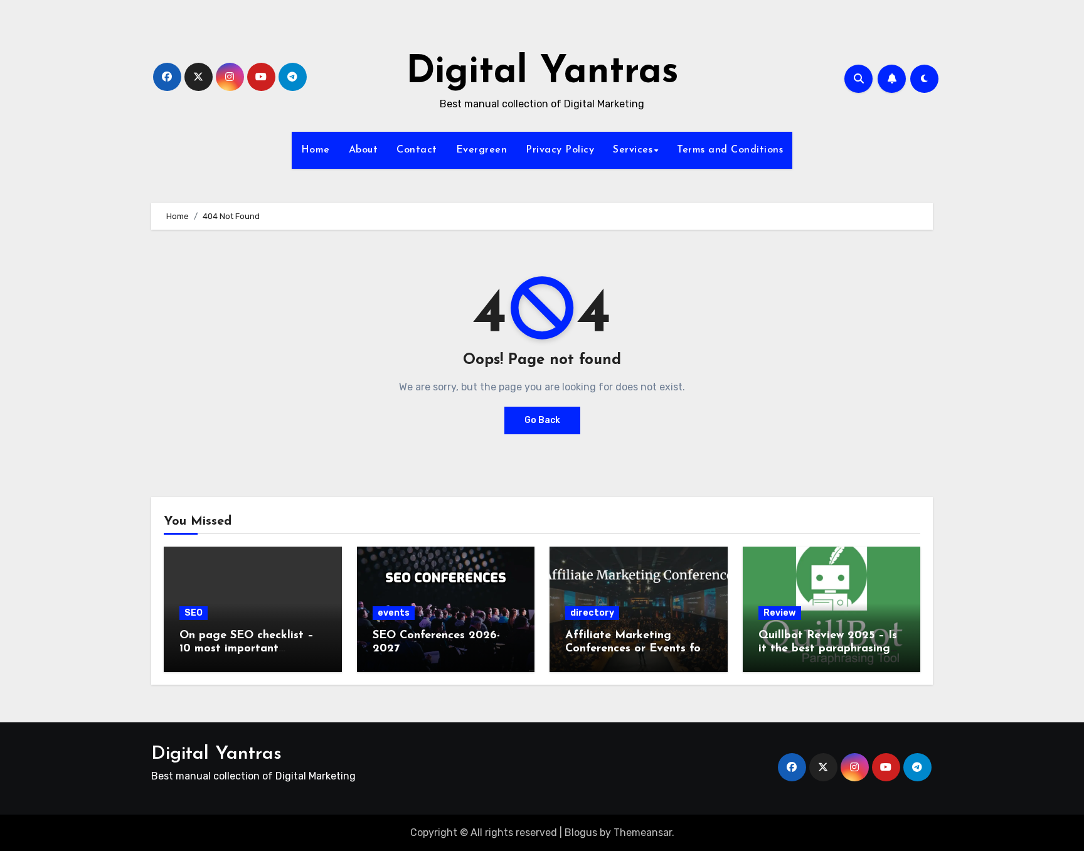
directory (592, 612)
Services (632, 150)
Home (315, 150)
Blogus (581, 832)
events (394, 612)
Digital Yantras (542, 73)
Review (779, 612)
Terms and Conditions (730, 150)
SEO (193, 612)
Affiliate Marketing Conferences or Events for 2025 (635, 649)
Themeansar (643, 832)
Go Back (542, 420)
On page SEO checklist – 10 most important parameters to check (246, 649)
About (363, 150)
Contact (416, 150)
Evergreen (481, 150)
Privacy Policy (560, 150)
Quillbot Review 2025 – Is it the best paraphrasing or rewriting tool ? (827, 649)
